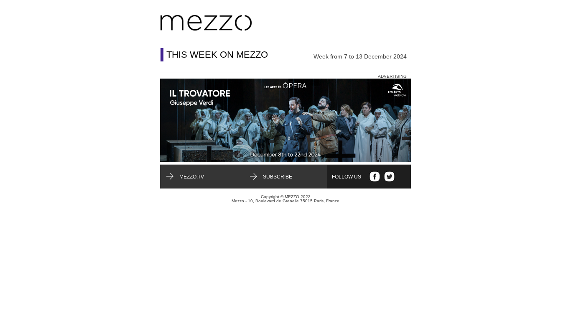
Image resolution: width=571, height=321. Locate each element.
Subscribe (277, 177)
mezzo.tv (191, 177)
